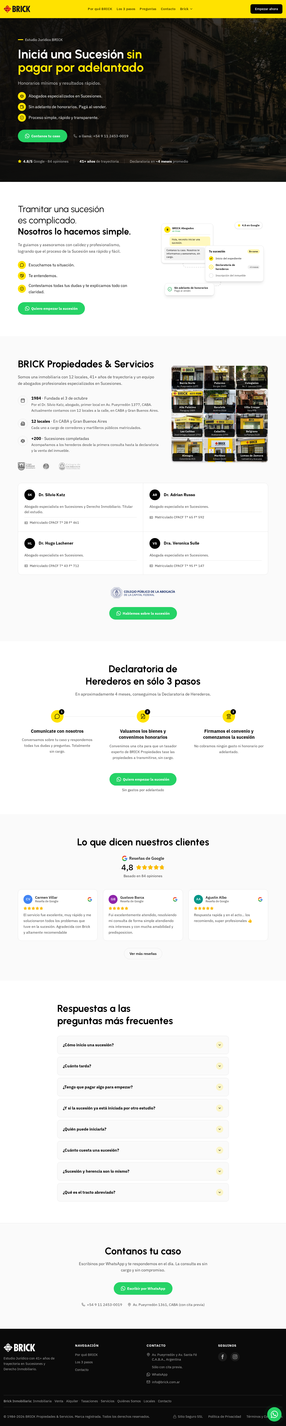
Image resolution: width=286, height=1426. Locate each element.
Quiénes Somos (129, 1401)
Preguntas (148, 9)
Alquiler (72, 1401)
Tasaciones (89, 1401)
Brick (184, 9)
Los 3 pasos (126, 9)
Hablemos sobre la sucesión (146, 613)
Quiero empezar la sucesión (54, 308)
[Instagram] (235, 1356)
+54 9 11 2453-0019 (104, 1304)
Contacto (168, 9)
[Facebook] (222, 1356)
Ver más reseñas (143, 953)
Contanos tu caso (45, 136)
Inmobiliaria (42, 1401)
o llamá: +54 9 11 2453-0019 (103, 136)
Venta (59, 1401)
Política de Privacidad (224, 1416)
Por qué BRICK (100, 9)
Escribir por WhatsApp (146, 1288)
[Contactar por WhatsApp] (274, 1414)
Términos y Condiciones (264, 1416)
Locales (149, 1401)
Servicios (107, 1401)
